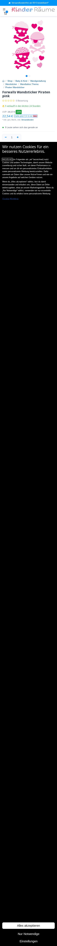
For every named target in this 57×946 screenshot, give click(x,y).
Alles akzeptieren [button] (28, 925)
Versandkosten (27, 120)
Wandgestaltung (38, 81)
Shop (9, 81)
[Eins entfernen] (6, 137)
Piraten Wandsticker (14, 87)
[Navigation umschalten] (4, 9)
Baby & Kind (21, 81)
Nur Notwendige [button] (28, 934)
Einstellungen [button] (29, 941)
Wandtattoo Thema (29, 84)
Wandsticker (11, 84)
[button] (26, 116)
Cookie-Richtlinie (10, 199)
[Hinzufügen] (18, 137)
